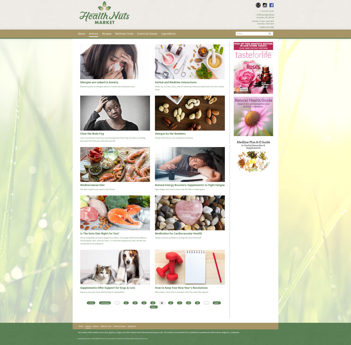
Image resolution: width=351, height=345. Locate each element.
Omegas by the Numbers (170, 133)
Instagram (264, 5)
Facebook (271, 5)
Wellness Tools (124, 33)
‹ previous (105, 303)
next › (216, 303)
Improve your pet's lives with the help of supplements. (102, 292)
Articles (93, 33)
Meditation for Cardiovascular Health (178, 233)
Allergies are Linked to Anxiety (99, 82)
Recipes (106, 33)
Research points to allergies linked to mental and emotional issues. (107, 86)
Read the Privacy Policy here (138, 339)
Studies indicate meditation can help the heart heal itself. (178, 237)
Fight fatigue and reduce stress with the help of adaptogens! (180, 189)
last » (153, 307)
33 (144, 303)
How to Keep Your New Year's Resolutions (181, 288)
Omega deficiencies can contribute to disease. (174, 138)
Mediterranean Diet (92, 185)
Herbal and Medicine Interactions (176, 82)
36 (171, 303)
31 (126, 303)
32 (135, 303)
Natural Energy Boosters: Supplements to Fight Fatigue (190, 185)
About (81, 33)
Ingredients (168, 33)
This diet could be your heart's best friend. (97, 189)
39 (197, 303)
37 (180, 303)
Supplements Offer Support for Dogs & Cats (107, 288)
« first (91, 303)
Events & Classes (147, 33)
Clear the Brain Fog (92, 133)
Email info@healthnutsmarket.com (258, 5)
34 (153, 303)
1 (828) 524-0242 (266, 27)
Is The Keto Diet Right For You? (99, 233)
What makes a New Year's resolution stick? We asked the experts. (182, 292)
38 (188, 303)
